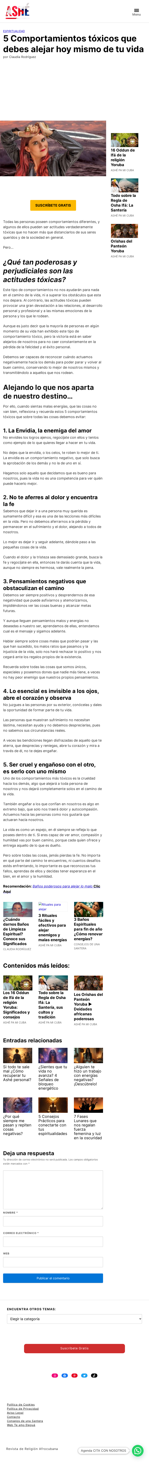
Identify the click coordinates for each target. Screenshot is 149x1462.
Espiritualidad (14, 31)
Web (6, 1253)
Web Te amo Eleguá (21, 1425)
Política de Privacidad (23, 1408)
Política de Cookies (21, 1404)
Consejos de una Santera (25, 1421)
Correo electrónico (21, 1233)
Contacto (13, 1416)
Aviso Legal (15, 1412)
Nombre (10, 1212)
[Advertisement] (74, 91)
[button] (138, 1451)
